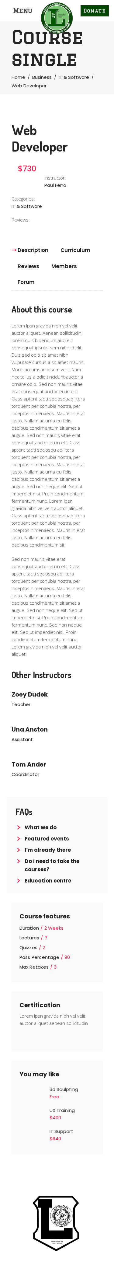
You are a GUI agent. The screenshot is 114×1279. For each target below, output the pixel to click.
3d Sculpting (64, 1089)
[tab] (33, 250)
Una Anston (30, 729)
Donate (95, 10)
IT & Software (74, 77)
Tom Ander (29, 764)
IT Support (61, 1131)
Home (18, 77)
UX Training (62, 1110)
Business (42, 77)
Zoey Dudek (30, 694)
